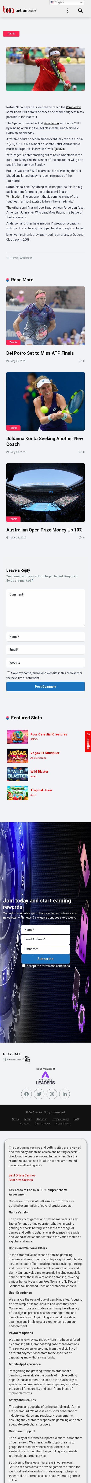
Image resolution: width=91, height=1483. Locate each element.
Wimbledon (73, 107)
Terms (27, 1119)
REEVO (34, 739)
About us (41, 1119)
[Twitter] (39, 1094)
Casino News (43, 1123)
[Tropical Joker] (17, 793)
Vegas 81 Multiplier (44, 753)
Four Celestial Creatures (48, 734)
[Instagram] (52, 1094)
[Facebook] (26, 1094)
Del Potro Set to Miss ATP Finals (40, 353)
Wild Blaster (39, 772)
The (9, 207)
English (59, 2)
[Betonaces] (20, 9)
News (15, 1119)
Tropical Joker (41, 790)
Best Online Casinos (22, 1175)
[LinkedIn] (64, 1094)
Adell (33, 776)
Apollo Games (38, 758)
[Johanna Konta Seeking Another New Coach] (45, 401)
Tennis (11, 33)
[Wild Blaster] (17, 774)
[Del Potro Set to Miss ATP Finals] (45, 315)
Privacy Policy (60, 1119)
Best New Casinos (21, 1180)
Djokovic (59, 149)
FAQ (76, 1119)
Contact (25, 1123)
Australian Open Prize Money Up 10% (44, 530)
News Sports (63, 1123)
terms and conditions (56, 966)
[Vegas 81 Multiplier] (17, 756)
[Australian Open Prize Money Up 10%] (45, 492)
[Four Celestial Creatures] (17, 737)
